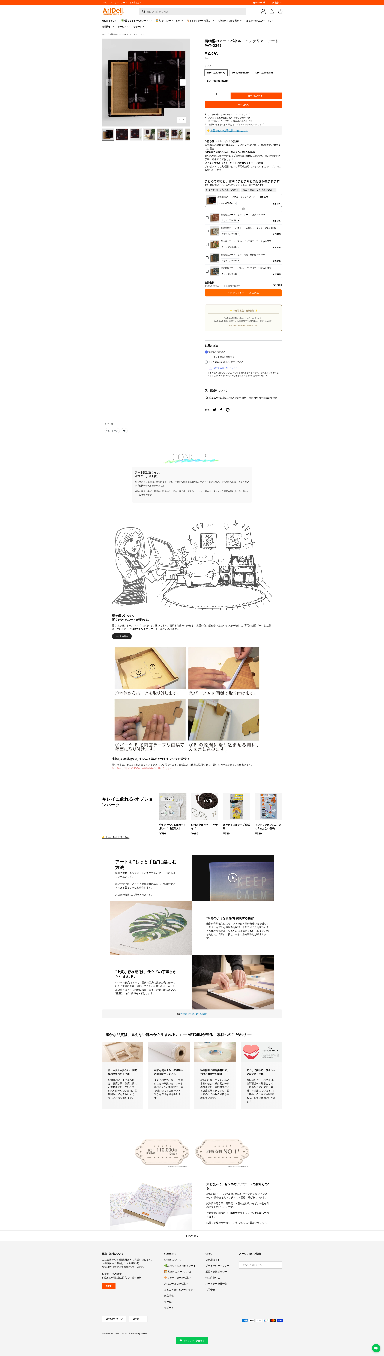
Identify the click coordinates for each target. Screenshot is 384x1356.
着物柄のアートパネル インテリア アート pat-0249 (128, 34)
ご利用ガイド (213, 1259)
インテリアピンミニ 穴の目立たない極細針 (268, 826)
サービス (122, 26)
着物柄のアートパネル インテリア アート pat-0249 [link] (242, 197)
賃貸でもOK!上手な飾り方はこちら (229, 130)
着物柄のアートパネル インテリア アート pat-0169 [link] (246, 241)
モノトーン (112, 430)
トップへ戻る (192, 1235)
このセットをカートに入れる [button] (243, 292)
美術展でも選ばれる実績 (193, 1013)
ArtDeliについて (109, 20)
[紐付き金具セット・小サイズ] (204, 806)
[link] (211, 200)
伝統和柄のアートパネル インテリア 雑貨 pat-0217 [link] (246, 268)
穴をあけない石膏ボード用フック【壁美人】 (172, 826)
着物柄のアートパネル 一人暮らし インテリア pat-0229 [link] (248, 228)
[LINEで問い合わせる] (376, 1348)
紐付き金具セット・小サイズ (204, 826)
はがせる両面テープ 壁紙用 (236, 826)
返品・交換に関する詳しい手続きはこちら (243, 325)
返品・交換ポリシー (216, 1271)
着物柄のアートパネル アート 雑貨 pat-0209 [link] (243, 214)
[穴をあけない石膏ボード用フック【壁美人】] (172, 806)
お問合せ (210, 1289)
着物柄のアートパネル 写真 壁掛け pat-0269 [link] (243, 254)
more (108, 1286)
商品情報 (106, 26)
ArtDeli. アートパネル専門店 (119, 1333)
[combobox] (192, 11)
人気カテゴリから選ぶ (228, 20)
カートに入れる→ (256, 95)
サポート (138, 26)
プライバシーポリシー (218, 1265)
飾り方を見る (122, 636)
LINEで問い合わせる (194, 1340)
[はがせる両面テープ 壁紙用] (236, 806)
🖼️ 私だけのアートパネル (168, 20)
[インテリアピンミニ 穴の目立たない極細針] (268, 806)
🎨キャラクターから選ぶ (198, 20)
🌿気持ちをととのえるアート (134, 20)
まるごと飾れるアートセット (259, 20)
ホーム (104, 34)
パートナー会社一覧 (216, 1283)
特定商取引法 (213, 1277)
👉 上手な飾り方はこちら (115, 837)
